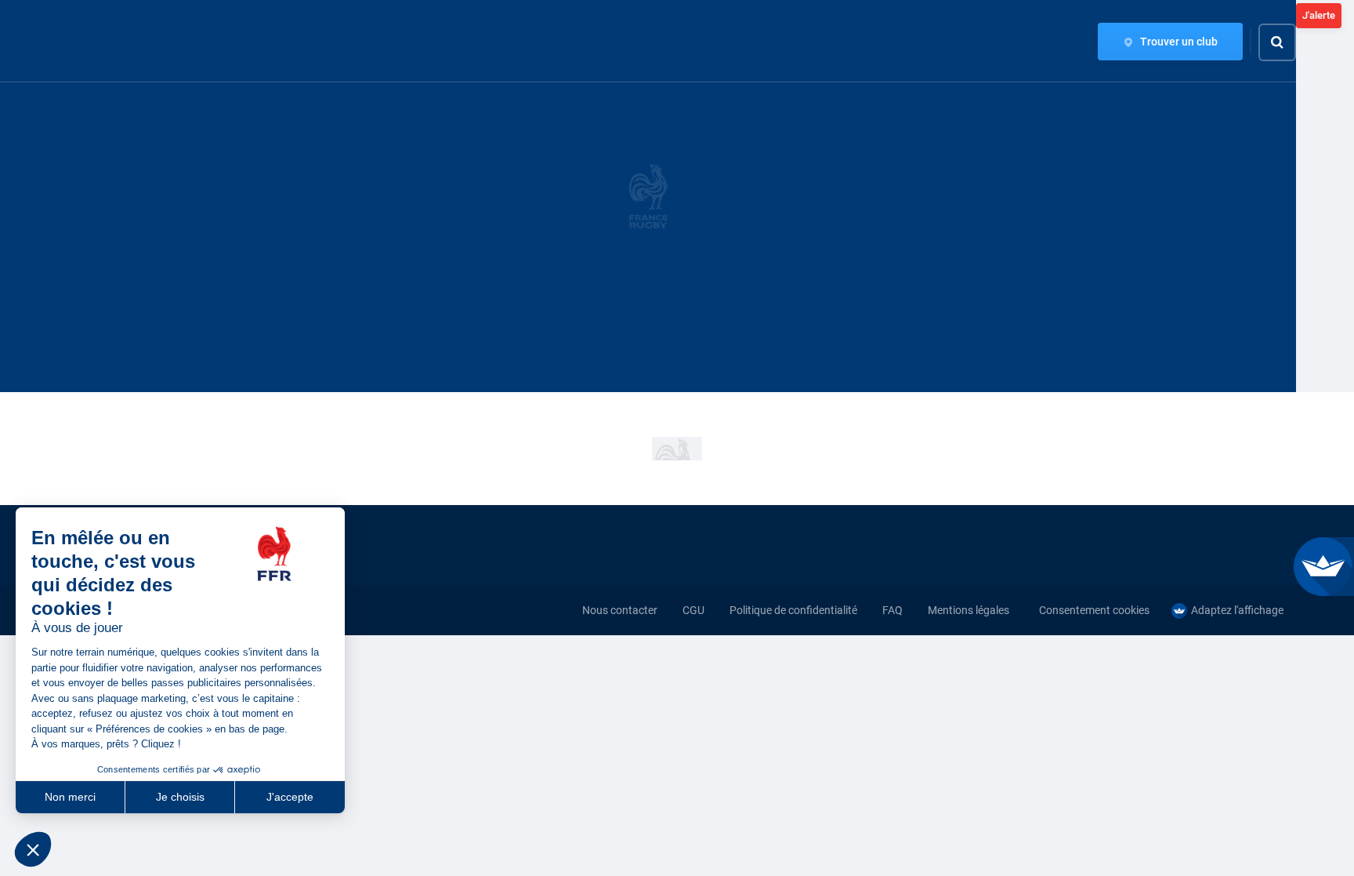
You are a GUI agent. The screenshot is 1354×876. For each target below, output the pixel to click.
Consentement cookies (1094, 610)
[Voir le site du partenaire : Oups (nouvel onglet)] (677, 448)
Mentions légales (968, 610)
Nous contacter (619, 610)
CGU (693, 610)
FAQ (892, 610)
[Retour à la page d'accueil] (92, 41)
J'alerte (1318, 15)
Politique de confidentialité (793, 610)
